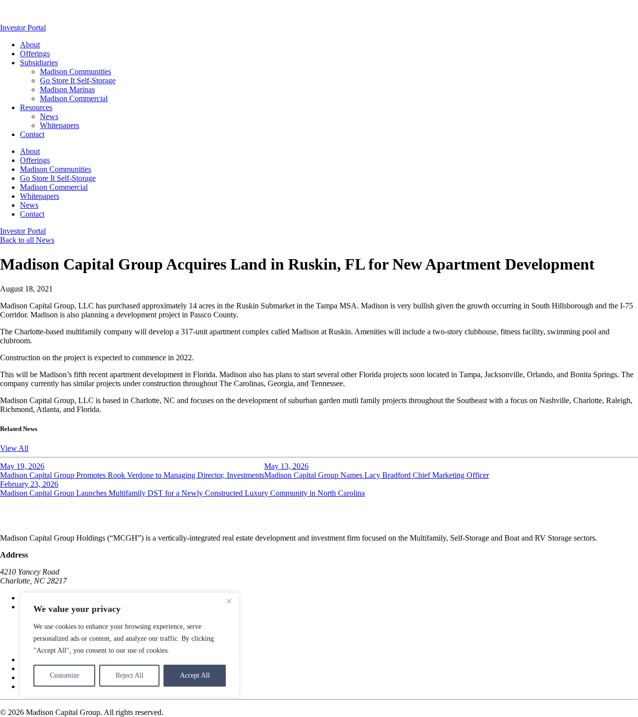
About (30, 44)
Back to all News (27, 240)
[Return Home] (39, 18)
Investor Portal (23, 27)
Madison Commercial (74, 98)
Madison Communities (75, 71)
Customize (64, 675)
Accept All (195, 675)
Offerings (35, 53)
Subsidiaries (39, 62)
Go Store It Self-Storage (78, 80)
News (49, 116)
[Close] (229, 601)
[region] (129, 644)
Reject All (130, 675)
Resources (36, 107)
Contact (32, 134)
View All (14, 448)
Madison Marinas (67, 89)
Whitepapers (59, 125)
